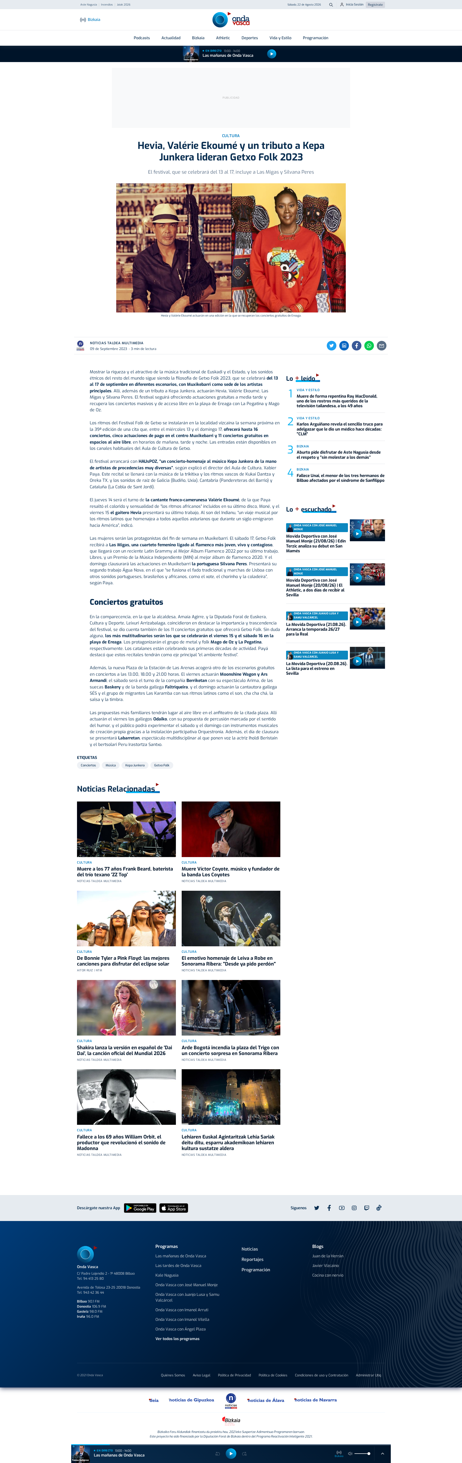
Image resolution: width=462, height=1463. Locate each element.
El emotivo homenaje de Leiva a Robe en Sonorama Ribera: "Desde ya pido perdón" (229, 961)
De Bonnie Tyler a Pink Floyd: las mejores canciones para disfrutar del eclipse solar (123, 961)
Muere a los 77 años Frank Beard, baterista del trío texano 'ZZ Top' (125, 872)
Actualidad (170, 37)
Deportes (250, 37)
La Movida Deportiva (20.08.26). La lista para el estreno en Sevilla (316, 668)
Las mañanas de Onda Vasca (228, 55)
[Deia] (154, 1400)
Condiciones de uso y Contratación (321, 1375)
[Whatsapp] (369, 345)
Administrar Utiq (368, 1375)
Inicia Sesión (355, 4)
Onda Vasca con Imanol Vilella (182, 1319)
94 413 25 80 (93, 1278)
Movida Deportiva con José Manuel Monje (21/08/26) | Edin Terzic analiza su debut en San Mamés (316, 544)
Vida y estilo (308, 390)
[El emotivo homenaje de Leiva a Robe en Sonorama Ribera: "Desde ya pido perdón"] (231, 918)
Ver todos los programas (177, 1338)
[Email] (381, 345)
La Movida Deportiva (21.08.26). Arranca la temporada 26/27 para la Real (316, 629)
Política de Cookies (273, 1375)
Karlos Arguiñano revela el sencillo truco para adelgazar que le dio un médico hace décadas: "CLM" (340, 429)
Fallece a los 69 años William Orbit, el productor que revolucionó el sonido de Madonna (121, 1143)
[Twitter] (331, 345)
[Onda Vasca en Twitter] (316, 1208)
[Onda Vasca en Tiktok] (379, 1208)
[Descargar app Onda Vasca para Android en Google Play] (140, 1207)
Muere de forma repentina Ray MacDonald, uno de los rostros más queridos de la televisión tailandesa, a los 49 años (337, 401)
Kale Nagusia (167, 1275)
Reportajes (252, 1259)
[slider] (368, 1453)
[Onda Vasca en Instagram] (354, 1208)
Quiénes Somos (173, 1375)
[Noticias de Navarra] (315, 1400)
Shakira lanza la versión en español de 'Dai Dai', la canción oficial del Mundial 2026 (124, 1050)
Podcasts (142, 37)
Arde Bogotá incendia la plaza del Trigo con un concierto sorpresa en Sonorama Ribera (230, 1050)
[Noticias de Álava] (266, 1400)
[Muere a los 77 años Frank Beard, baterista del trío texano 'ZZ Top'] (126, 829)
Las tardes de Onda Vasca (178, 1265)
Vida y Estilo (280, 37)
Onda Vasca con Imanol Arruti (181, 1309)
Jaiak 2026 (123, 4)
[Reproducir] (271, 53)
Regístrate (375, 5)
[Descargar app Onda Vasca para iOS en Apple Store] (173, 1207)
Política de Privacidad (234, 1375)
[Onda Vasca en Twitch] (366, 1208)
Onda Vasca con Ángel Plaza (180, 1329)
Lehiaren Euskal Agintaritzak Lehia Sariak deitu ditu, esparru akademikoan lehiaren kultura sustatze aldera (228, 1143)
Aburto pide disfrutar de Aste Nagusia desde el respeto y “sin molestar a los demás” (339, 455)
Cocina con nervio (327, 1275)
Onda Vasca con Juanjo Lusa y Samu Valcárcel (187, 1297)
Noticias (250, 1249)
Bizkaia (198, 37)
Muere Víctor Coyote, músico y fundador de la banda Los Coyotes (231, 872)
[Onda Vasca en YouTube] (341, 1208)
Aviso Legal (201, 1375)
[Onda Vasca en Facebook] (329, 1208)
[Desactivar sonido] (350, 1454)
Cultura (84, 862)
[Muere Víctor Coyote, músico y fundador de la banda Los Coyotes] (231, 829)
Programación (315, 37)
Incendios (107, 4)
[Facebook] (356, 345)
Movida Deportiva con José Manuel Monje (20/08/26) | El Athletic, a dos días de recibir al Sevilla (315, 588)
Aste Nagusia (88, 4)
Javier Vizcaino (325, 1265)
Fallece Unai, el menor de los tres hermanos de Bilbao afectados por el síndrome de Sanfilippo (341, 478)
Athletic (223, 37)
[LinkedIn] (344, 345)
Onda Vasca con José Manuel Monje (186, 1284)
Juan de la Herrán (327, 1256)
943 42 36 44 (93, 1292)
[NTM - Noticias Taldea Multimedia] (231, 1400)
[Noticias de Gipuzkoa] (192, 1400)
